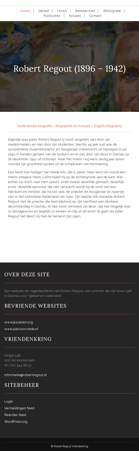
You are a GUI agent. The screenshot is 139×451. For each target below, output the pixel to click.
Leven (62, 11)
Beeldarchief (85, 11)
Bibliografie (112, 11)
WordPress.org (15, 421)
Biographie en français (72, 126)
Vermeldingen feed (19, 408)
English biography (108, 126)
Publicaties (51, 15)
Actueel (75, 15)
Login (8, 401)
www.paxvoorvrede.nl (21, 329)
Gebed (43, 11)
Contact (95, 15)
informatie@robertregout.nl (25, 375)
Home (25, 11)
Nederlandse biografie (34, 126)
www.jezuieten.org (18, 322)
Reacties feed (15, 415)
